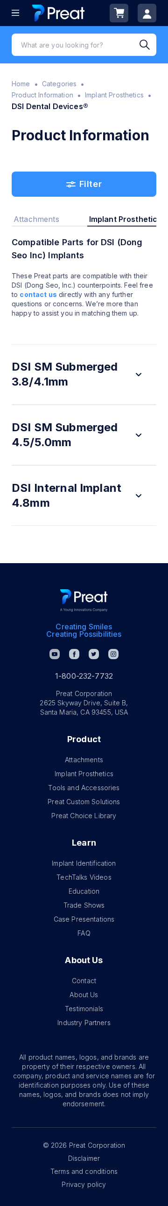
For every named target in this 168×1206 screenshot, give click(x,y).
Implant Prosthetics (114, 95)
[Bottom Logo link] (84, 600)
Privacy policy (84, 1184)
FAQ (83, 933)
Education (84, 891)
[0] (119, 13)
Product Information (42, 95)
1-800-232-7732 (84, 676)
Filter (90, 184)
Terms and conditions (84, 1171)
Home (21, 84)
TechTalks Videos (83, 877)
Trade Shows (84, 905)
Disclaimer (84, 1158)
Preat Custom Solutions (84, 802)
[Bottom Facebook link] (74, 654)
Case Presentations (84, 919)
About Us (84, 995)
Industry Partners (84, 1023)
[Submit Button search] (148, 45)
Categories (59, 84)
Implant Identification (84, 863)
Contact (84, 981)
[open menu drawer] (15, 13)
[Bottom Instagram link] (113, 654)
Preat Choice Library (83, 816)
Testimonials (84, 1009)
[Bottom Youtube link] (54, 654)
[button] (84, 374)
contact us (38, 294)
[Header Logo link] (58, 13)
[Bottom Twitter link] (94, 654)
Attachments (84, 760)
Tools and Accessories (83, 788)
